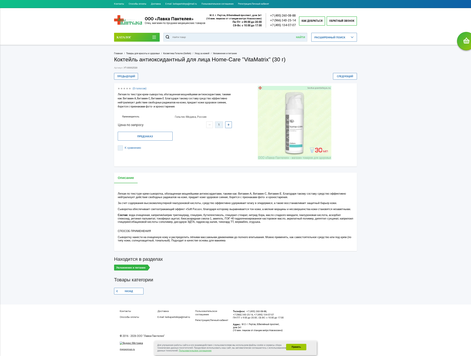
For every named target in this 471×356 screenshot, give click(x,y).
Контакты (119, 4)
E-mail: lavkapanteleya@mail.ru (181, 4)
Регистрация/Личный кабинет (253, 4)
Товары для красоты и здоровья (143, 53)
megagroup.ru (127, 349)
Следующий (345, 76)
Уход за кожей (202, 53)
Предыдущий (126, 76)
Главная (118, 53)
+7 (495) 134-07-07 (283, 25)
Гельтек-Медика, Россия (190, 116)
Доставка (156, 4)
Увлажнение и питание (225, 53)
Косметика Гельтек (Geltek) (177, 53)
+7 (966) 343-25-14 (283, 20)
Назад (129, 291)
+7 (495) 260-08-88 (283, 15)
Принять (296, 347)
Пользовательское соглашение (217, 4)
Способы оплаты (137, 4)
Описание (126, 178)
